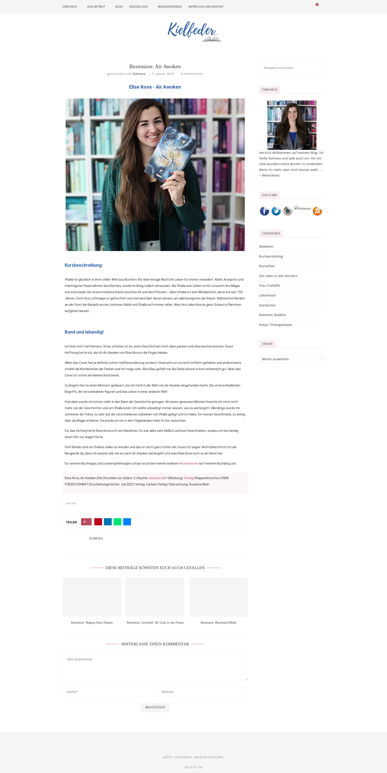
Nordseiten (267, 305)
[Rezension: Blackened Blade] (218, 597)
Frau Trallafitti (269, 285)
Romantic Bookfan (272, 315)
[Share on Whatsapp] (117, 521)
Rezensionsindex (170, 7)
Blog (119, 7)
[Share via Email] (127, 521)
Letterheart (267, 295)
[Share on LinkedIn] (108, 521)
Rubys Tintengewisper (275, 325)
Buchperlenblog (271, 256)
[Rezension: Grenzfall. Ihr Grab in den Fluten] (155, 597)
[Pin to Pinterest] (98, 521)
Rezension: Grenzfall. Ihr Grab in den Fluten (155, 622)
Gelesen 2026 (138, 7)
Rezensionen (188, 463)
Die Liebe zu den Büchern (278, 276)
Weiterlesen (271, 175)
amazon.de (157, 478)
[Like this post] (87, 521)
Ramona (139, 74)
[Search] (322, 6)
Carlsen (70, 503)
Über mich (69, 7)
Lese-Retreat (96, 7)
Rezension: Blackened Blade (218, 622)
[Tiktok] (309, 6)
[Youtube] (304, 6)
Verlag (188, 478)
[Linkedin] (300, 6)
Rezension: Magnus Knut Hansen (92, 622)
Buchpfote (267, 266)
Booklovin (266, 246)
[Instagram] (295, 6)
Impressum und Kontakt (206, 7)
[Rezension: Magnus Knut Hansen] (91, 597)
